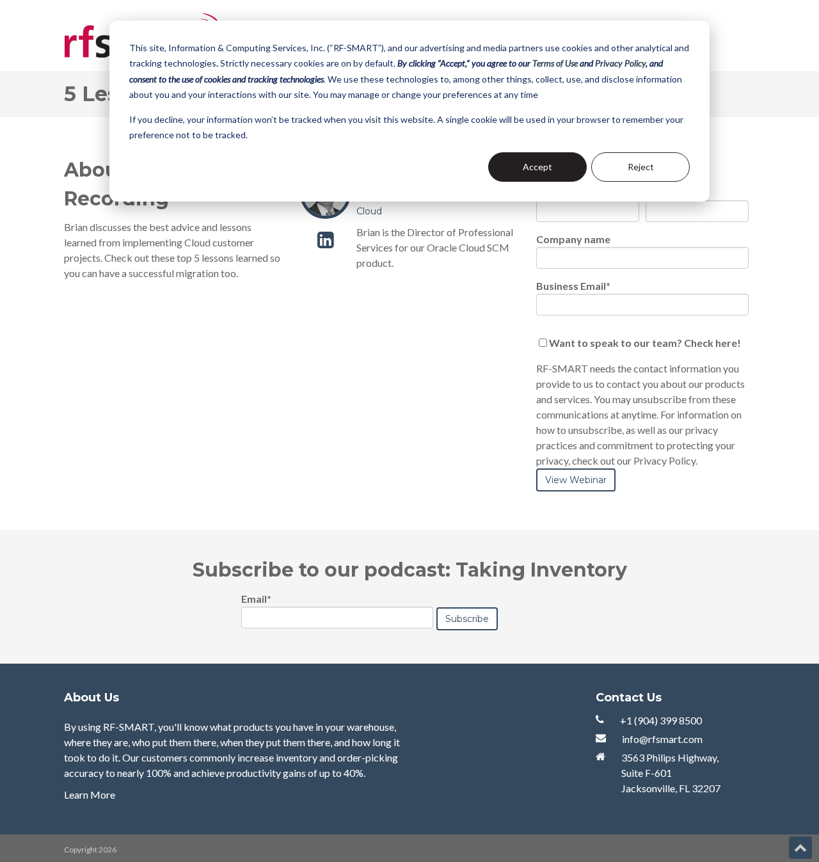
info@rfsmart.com (662, 739)
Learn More (89, 794)
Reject (641, 166)
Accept (537, 166)
